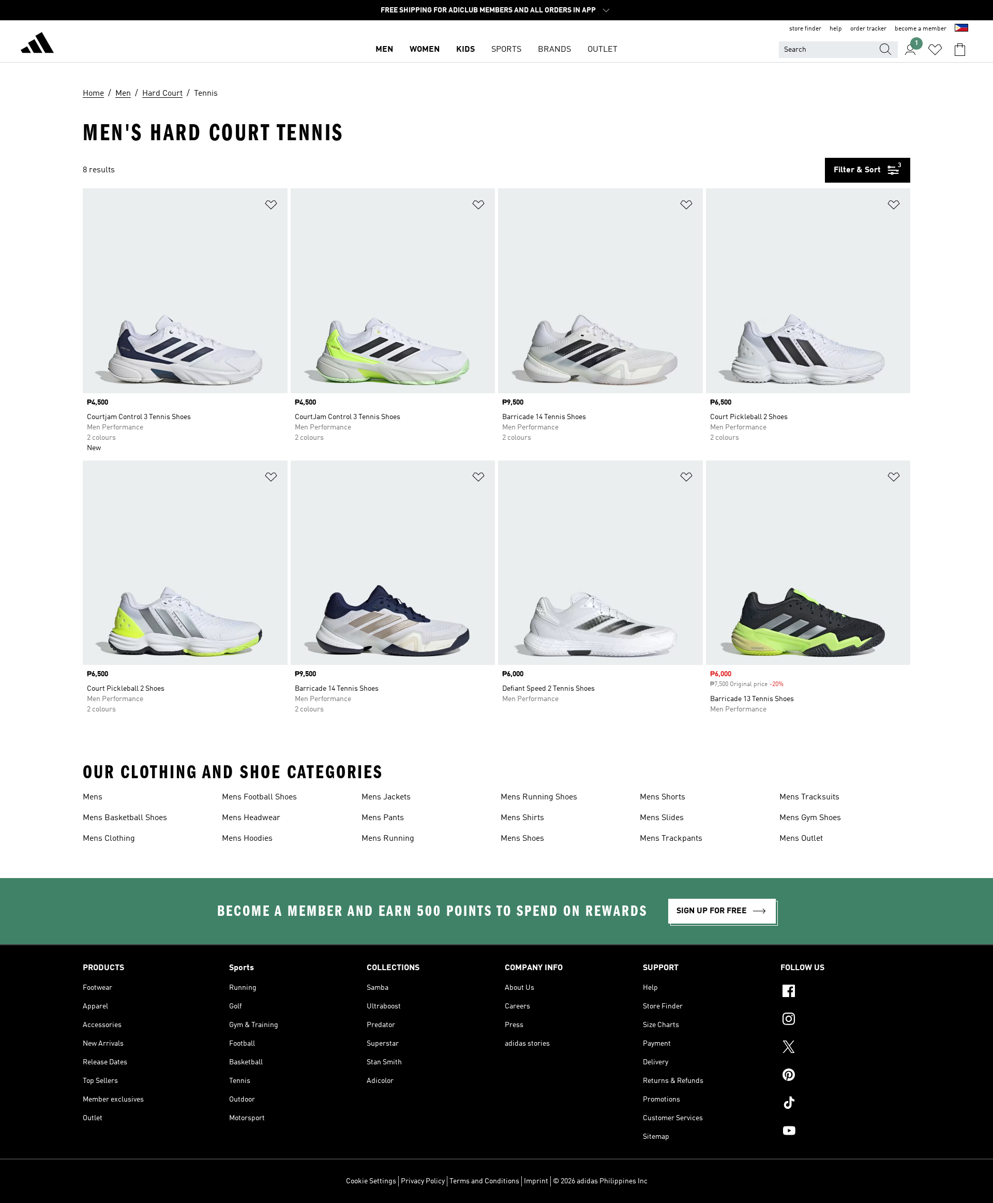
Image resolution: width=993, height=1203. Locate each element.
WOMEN (425, 50)
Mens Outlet (801, 839)
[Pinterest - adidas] (845, 1076)
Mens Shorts (662, 797)
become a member (920, 29)
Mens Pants (383, 818)
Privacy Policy (423, 1181)
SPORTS (506, 50)
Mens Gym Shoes (810, 818)
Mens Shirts (522, 818)
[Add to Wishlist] (271, 207)
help (836, 29)
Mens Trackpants (671, 839)
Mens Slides (662, 818)
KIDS (465, 50)
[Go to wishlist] (935, 49)
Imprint (536, 1181)
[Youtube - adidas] (845, 1132)
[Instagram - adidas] (845, 1020)
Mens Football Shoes (259, 797)
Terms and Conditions (484, 1181)
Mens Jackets (386, 797)
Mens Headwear (251, 818)
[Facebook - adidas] (845, 992)
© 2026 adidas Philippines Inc (600, 1181)
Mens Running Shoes (539, 797)
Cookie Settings (371, 1181)
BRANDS (554, 50)
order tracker (868, 29)
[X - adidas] (845, 1048)
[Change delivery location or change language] (961, 29)
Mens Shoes (522, 839)
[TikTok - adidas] (845, 1104)
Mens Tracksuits (809, 797)
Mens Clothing (109, 839)
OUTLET (603, 50)
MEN (384, 50)
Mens (92, 797)
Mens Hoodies (247, 839)
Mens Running (388, 839)
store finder (805, 29)
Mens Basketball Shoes (125, 818)
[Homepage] (37, 44)
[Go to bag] (959, 49)
